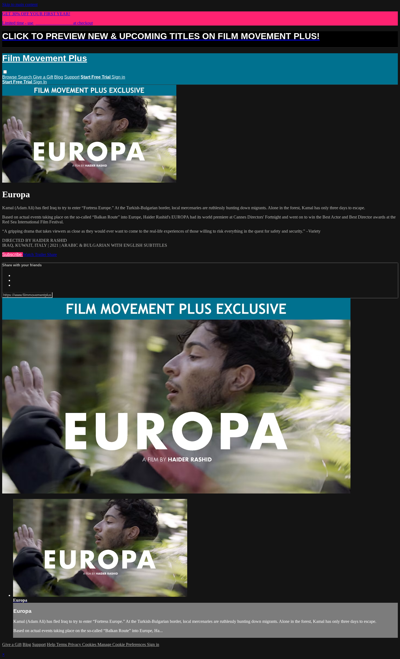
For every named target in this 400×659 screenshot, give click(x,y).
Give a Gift (43, 77)
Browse (10, 77)
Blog (58, 77)
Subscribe (12, 254)
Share (52, 254)
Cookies (89, 644)
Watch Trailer (35, 254)
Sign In (40, 82)
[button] (5, 72)
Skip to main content (20, 4)
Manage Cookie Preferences (122, 644)
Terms (62, 644)
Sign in (118, 77)
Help (51, 644)
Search (25, 77)
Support (71, 77)
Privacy (75, 644)
